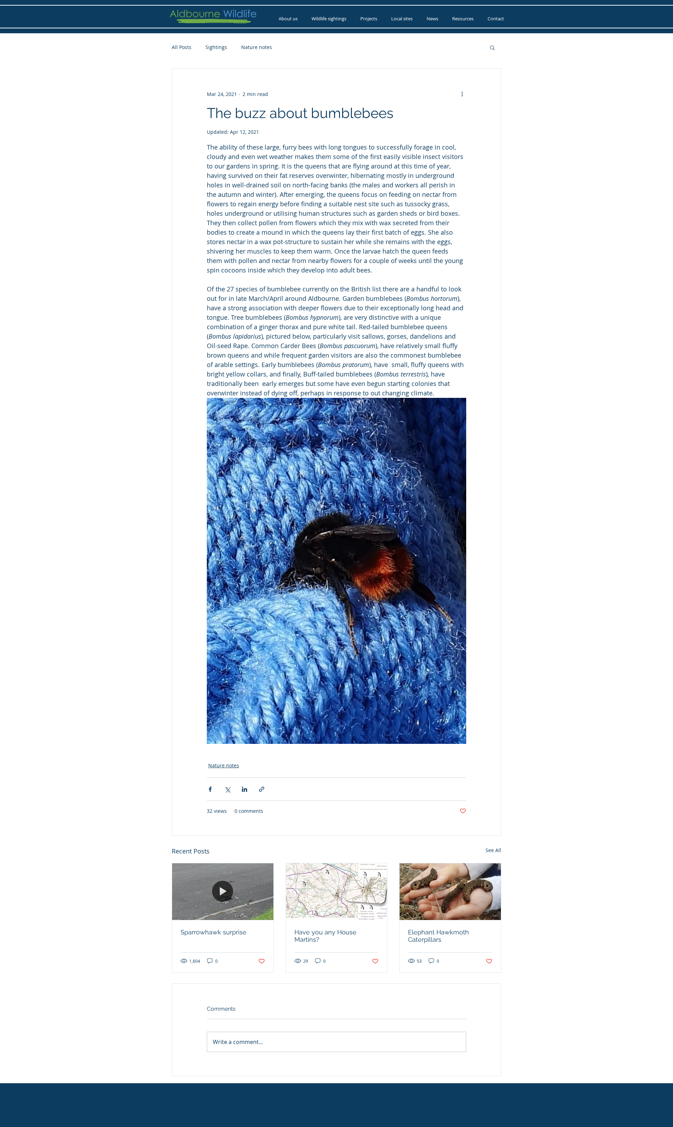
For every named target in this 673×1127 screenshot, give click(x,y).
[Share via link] (261, 789)
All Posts (181, 47)
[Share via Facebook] (210, 789)
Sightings (216, 47)
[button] (492, 47)
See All (493, 850)
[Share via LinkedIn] (244, 789)
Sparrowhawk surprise (213, 932)
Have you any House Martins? (325, 935)
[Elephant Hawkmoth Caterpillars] (450, 891)
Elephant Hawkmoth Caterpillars (438, 935)
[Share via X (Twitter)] (227, 789)
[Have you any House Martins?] (336, 891)
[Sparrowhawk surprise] (222, 891)
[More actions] (462, 94)
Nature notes (256, 47)
